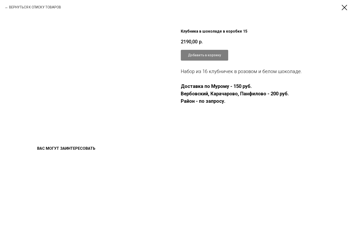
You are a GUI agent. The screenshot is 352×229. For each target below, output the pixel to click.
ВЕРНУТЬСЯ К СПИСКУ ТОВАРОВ (35, 7)
